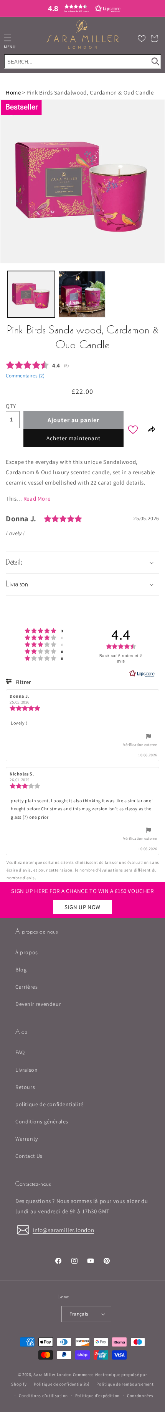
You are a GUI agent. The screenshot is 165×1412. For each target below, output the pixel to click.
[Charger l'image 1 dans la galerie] (31, 294)
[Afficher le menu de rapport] (148, 737)
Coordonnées (140, 1395)
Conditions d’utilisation (43, 1395)
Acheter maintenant (73, 438)
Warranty (26, 1138)
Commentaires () (25, 375)
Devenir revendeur (38, 1004)
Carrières (26, 986)
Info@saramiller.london (63, 1230)
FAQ (20, 1052)
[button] (82, 8)
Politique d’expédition (97, 1395)
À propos (26, 952)
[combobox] (82, 61)
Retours (25, 1087)
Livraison (26, 1069)
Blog (20, 969)
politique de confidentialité (49, 1104)
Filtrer (22, 682)
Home (13, 92)
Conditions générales (41, 1121)
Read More (36, 498)
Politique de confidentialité (61, 1384)
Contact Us (29, 1155)
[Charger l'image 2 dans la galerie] (82, 294)
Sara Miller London (52, 1374)
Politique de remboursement (124, 1384)
